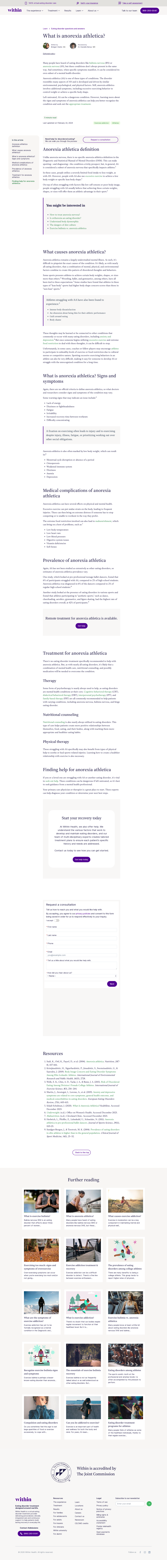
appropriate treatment (80, 104)
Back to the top (82, 1152)
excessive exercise (93, 176)
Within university (60, 1530)
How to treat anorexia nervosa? (65, 214)
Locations (79, 1506)
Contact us (79, 1516)
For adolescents (60, 1516)
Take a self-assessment (132, 3)
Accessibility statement (101, 1521)
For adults (57, 1520)
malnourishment (103, 521)
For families (58, 1513)
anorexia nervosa (51, 66)
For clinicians (58, 1527)
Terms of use (101, 1502)
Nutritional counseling (54, 722)
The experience (59, 1502)
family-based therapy (53, 698)
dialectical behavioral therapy (57, 695)
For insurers (58, 1523)
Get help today (81, 859)
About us (78, 1509)
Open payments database (103, 1533)
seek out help (51, 781)
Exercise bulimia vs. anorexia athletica (68, 228)
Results (67, 10)
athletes (115, 348)
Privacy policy (102, 1505)
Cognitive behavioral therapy (98, 691)
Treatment (57, 1505)
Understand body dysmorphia (64, 221)
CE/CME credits (81, 1523)
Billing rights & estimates (102, 1516)
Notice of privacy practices (103, 1510)
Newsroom (79, 1520)
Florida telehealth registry (103, 1527)
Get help (81, 626)
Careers (78, 1513)
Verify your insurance (89, 3)
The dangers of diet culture (63, 224)
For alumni (57, 1534)
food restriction (50, 343)
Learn (77, 1502)
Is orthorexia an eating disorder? (65, 218)
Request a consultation (100, 140)
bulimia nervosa (97, 63)
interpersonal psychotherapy (92, 695)
